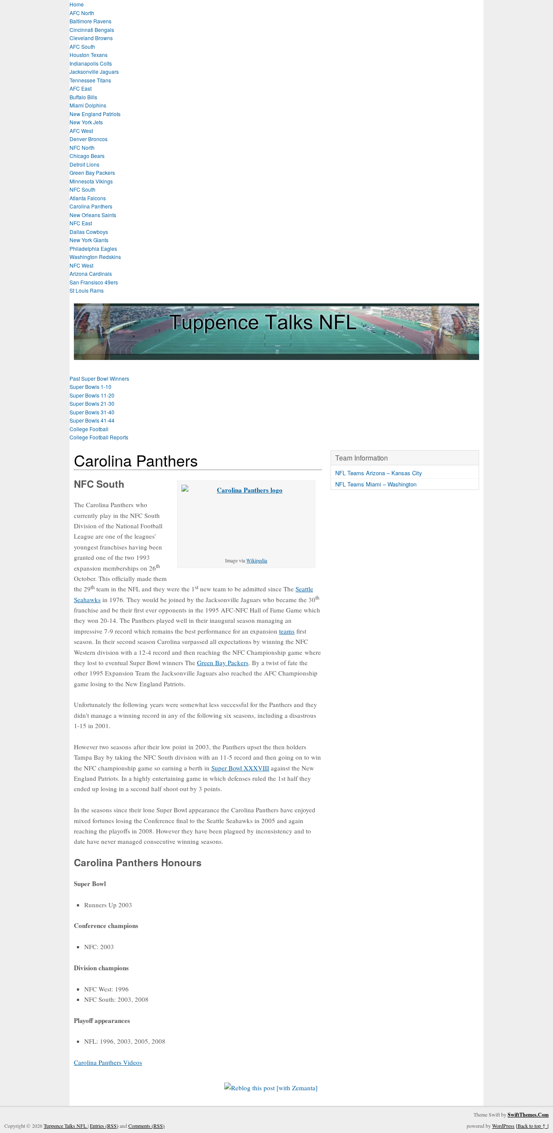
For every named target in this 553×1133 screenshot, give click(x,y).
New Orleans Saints (93, 214)
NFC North (82, 147)
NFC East (81, 223)
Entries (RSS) (104, 1125)
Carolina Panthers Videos (108, 1062)
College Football (89, 428)
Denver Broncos (89, 138)
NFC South (82, 189)
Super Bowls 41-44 (92, 420)
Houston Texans (89, 54)
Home (77, 4)
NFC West (81, 265)
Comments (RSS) (146, 1125)
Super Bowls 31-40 (92, 412)
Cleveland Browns (91, 37)
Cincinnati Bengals (92, 29)
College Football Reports (99, 437)
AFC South (82, 46)
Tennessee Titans (90, 80)
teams (287, 631)
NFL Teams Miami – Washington (375, 484)
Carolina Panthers (91, 206)
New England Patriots (95, 113)
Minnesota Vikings (91, 181)
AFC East (81, 88)
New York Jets (86, 122)
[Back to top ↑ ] (532, 1125)
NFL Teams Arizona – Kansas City (378, 473)
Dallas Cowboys (89, 231)
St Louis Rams (87, 290)
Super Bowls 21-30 (92, 403)
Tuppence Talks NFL (66, 1125)
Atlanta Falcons (88, 198)
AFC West (81, 130)
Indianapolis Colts (91, 63)
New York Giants (89, 239)
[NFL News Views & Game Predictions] (276, 354)
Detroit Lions (84, 164)
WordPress (503, 1125)
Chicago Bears (87, 155)
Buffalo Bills (83, 97)
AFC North (82, 12)
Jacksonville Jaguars (94, 71)
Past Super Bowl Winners (99, 378)
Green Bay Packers (92, 172)
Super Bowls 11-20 (92, 395)
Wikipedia (256, 560)
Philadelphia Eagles (93, 248)
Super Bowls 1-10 (90, 386)
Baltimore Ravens (90, 21)
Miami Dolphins (88, 105)
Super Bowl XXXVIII (240, 768)
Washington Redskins (95, 256)
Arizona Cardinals (91, 273)
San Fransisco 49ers (94, 282)
